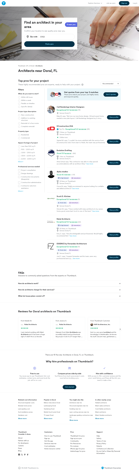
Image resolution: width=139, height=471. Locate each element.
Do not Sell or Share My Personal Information (108, 452)
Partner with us (23, 441)
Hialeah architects (101, 403)
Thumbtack (21, 66)
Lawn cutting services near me (79, 412)
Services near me (50, 443)
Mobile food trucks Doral (52, 412)
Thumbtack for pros (77, 436)
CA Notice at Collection (105, 449)
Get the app (48, 441)
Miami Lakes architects (102, 406)
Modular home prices (25, 406)
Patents (99, 446)
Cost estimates (49, 446)
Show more (22, 418)
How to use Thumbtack (52, 436)
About (20, 438)
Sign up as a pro (76, 438)
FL (28, 66)
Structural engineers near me (79, 406)
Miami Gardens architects (103, 415)
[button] (61, 129)
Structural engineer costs (26, 403)
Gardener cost (22, 415)
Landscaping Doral (50, 406)
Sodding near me (75, 409)
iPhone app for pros (77, 449)
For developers (23, 443)
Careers (21, 446)
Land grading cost (24, 409)
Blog (19, 451)
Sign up (47, 438)
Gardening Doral (49, 409)
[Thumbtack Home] (3, 3)
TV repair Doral (48, 415)
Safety (99, 438)
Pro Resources (75, 443)
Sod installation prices (25, 412)
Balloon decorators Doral (52, 403)
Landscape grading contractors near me (81, 416)
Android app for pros (77, 451)
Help (98, 436)
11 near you (71, 25)
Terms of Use (101, 441)
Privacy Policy (101, 443)
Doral (32, 66)
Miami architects (100, 412)
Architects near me (76, 403)
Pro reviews (74, 446)
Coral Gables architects (102, 409)
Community (74, 441)
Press (20, 448)
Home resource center (52, 449)
